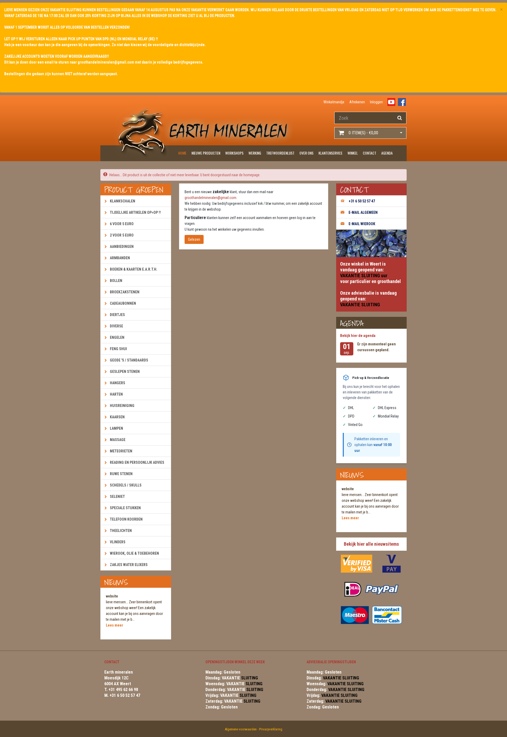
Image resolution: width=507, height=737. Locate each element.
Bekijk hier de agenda (357, 335)
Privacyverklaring (270, 729)
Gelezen (194, 239)
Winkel (353, 153)
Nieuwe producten (205, 153)
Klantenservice (330, 153)
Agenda (387, 153)
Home (182, 153)
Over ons (306, 153)
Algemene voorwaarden (241, 729)
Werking (254, 153)
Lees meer (114, 625)
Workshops (234, 153)
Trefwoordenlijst (280, 153)
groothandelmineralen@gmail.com (210, 198)
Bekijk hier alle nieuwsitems (371, 544)
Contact (369, 153)
